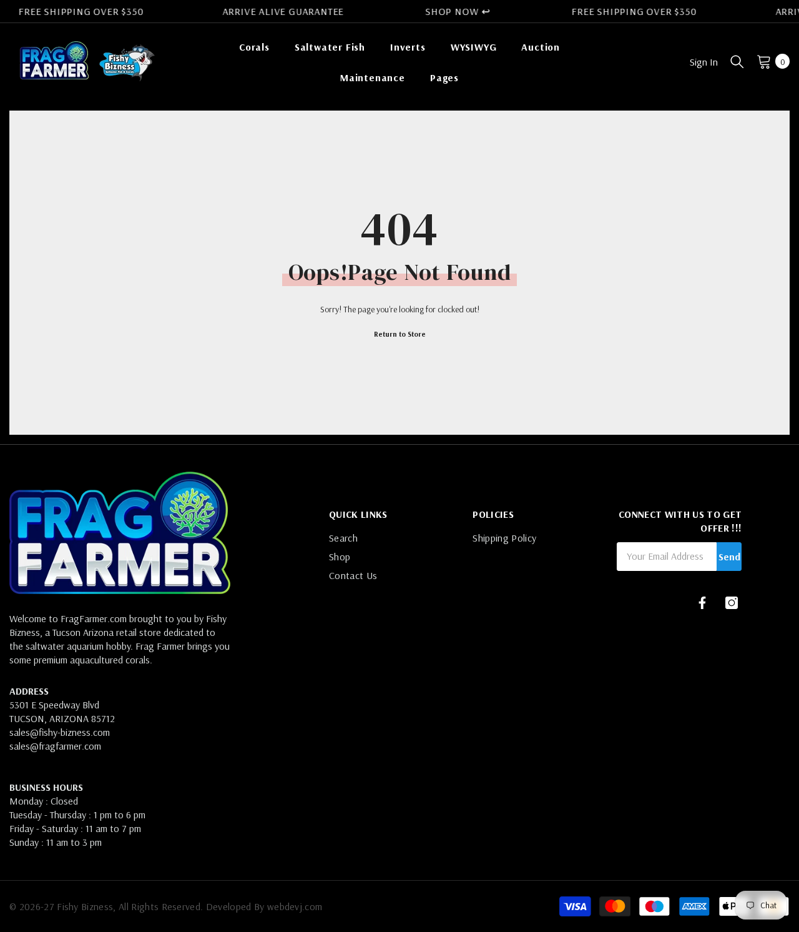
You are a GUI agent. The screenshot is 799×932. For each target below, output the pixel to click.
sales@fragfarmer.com (55, 746)
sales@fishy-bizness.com (59, 732)
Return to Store (400, 334)
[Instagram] (732, 603)
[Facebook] (702, 603)
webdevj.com (295, 906)
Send (729, 556)
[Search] (737, 61)
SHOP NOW (451, 11)
